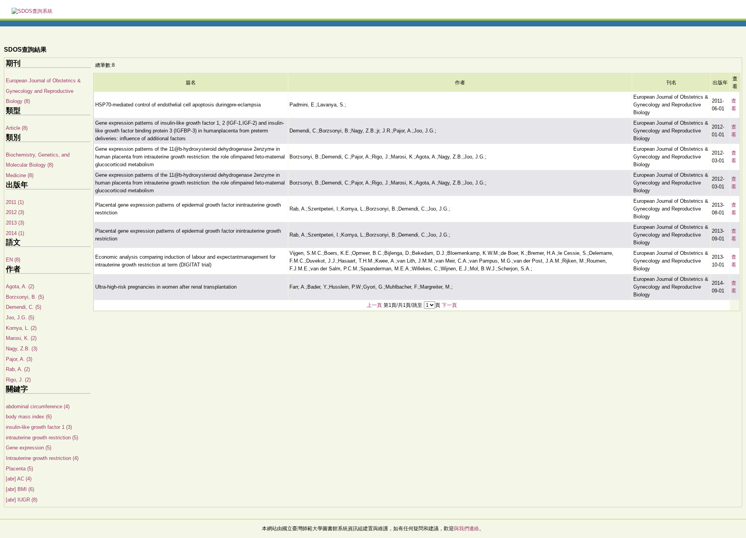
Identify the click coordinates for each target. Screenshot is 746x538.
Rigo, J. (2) (18, 380)
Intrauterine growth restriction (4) (42, 458)
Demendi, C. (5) (23, 307)
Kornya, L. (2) (21, 328)
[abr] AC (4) (18, 479)
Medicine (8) (19, 175)
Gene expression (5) (28, 448)
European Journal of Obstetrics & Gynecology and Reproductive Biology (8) (43, 91)
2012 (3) (15, 212)
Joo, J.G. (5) (20, 317)
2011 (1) (15, 202)
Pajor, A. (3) (19, 359)
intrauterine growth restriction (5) (42, 437)
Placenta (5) (19, 469)
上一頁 (374, 305)
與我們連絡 (466, 528)
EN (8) (13, 260)
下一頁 (449, 305)
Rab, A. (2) (18, 369)
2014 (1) (15, 233)
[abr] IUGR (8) (21, 500)
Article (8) (17, 128)
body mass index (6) (29, 417)
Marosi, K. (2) (21, 338)
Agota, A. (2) (20, 286)
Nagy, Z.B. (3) (21, 349)
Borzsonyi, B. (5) (25, 297)
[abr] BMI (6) (20, 489)
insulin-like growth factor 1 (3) (39, 427)
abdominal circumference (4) (38, 406)
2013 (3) (15, 223)
